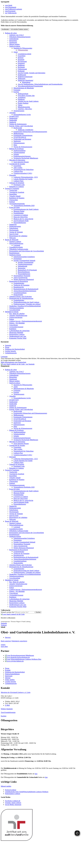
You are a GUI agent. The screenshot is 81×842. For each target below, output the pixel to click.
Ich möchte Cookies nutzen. (19, 29)
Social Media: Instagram (13, 804)
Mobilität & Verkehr (11, 312)
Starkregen (17, 141)
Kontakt (7, 670)
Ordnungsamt (22, 69)
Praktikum (21, 99)
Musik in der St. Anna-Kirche (23, 219)
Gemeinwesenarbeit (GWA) (23, 173)
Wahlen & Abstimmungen (18, 124)
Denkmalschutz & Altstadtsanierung (21, 298)
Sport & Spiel (13, 234)
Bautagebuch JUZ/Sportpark (27, 270)
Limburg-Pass (18, 171)
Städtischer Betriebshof (25, 80)
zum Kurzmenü (10, 11)
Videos (20, 105)
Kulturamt (21, 71)
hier (36, 774)
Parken (11, 319)
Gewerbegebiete (14, 310)
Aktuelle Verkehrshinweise (18, 315)
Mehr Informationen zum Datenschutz (13, 362)
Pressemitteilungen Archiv (22, 114)
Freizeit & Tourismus (12, 188)
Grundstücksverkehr (24, 54)
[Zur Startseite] (13, 614)
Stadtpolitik (13, 120)
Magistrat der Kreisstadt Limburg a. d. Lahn (15, 692)
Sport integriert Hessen (21, 162)
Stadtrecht (12, 122)
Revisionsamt (22, 61)
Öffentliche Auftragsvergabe (18, 249)
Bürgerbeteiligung (24, 272)
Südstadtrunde (22, 266)
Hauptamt (21, 59)
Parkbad (12, 202)
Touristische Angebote (16, 192)
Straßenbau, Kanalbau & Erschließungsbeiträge (25, 306)
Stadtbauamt (22, 75)
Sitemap (7, 678)
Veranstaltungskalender (17, 204)
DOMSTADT (14, 116)
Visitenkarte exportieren (19, 641)
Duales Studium (23, 103)
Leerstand (17, 245)
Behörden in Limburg (16, 186)
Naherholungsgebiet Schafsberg (24, 257)
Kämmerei (21, 63)
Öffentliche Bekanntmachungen (19, 37)
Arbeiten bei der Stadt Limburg (28, 101)
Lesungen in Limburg (21, 215)
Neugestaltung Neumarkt (22, 276)
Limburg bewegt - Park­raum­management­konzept (25, 321)
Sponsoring (21, 268)
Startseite (8, 345)
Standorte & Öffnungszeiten (23, 48)
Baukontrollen (18, 295)
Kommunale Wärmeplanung (23, 135)
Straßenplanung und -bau (17, 336)
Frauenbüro (21, 56)
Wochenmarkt (14, 230)
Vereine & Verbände (16, 232)
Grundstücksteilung (20, 293)
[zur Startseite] (17, 364)
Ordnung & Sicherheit (16, 183)
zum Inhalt (8, 5)
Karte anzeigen (6, 641)
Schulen (16, 154)
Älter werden (18, 168)
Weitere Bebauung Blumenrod (24, 279)
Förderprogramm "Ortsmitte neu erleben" (27, 304)
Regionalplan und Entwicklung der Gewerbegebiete (26, 251)
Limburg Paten (18, 181)
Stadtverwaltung (14, 46)
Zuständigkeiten (19, 283)
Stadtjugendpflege (20, 150)
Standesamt (13, 42)
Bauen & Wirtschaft (11, 240)
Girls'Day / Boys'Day (25, 109)
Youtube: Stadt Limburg (13, 803)
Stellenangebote (23, 94)
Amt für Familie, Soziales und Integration (31, 73)
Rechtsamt (21, 67)
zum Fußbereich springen (13, 9)
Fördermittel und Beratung (22, 139)
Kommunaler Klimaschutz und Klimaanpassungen (30, 131)
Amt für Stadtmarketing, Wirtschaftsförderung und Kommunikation (40, 84)
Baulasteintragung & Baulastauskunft (26, 289)
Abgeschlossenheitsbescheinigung (25, 291)
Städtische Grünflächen (25, 130)
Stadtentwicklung (15, 255)
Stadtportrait (13, 118)
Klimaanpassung (19, 143)
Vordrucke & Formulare (21, 285)
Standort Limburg (15, 241)
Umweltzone (13, 325)
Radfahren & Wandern (16, 198)
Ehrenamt (12, 175)
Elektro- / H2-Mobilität (17, 323)
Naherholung (13, 228)
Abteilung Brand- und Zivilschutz (20, 296)
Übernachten (13, 200)
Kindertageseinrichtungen (22, 156)
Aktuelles (12, 113)
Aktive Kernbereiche (20, 277)
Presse (7, 347)
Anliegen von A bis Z (16, 35)
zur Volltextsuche (11, 13)
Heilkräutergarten (15, 226)
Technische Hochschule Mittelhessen (26, 158)
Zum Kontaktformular (8, 712)
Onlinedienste (13, 39)
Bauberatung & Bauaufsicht (18, 281)
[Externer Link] (42, 655)
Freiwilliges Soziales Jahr (26, 95)
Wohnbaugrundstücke (16, 308)
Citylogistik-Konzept (16, 327)
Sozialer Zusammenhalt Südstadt (24, 260)
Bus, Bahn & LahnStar (17, 313)
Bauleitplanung (14, 253)
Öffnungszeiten (23, 50)
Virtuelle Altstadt (14, 196)
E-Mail (7, 705)
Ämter (16, 52)
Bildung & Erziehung (16, 149)
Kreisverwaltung (10, 790)
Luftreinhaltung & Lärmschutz (19, 331)
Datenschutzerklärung (12, 674)
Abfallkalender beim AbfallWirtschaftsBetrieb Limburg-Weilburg (26, 792)
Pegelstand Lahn (19, 185)
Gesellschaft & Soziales (17, 164)
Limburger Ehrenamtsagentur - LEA (26, 177)
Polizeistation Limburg (12, 794)
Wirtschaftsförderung (16, 243)
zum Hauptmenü (10, 7)
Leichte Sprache (10, 351)
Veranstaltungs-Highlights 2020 (24, 205)
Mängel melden (14, 44)
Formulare (17, 90)
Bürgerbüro (13, 40)
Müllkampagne (19, 133)
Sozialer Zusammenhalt (25, 262)
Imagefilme (13, 194)
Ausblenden (5, 29)
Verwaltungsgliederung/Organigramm (30, 86)
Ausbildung (22, 97)
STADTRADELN (20, 137)
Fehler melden (10, 680)
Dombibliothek (19, 213)
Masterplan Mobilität (16, 332)
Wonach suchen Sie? (8, 612)
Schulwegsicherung (15, 317)
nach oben (4, 646)
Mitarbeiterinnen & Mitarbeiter (24, 88)
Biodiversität (18, 128)
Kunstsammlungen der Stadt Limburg (26, 209)
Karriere (16, 92)
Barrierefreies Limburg (16, 334)
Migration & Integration (17, 160)
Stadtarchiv (13, 224)
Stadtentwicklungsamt (25, 77)
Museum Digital (19, 211)
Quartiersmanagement (25, 264)
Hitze (15, 145)
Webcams (12, 238)
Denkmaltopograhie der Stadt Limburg (26, 302)
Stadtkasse (21, 65)
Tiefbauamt (21, 78)
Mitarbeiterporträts (24, 107)
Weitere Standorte (7, 709)
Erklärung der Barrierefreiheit (15, 349)
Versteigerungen (19, 111)
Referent (20, 58)
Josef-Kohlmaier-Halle (21, 221)
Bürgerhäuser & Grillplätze (18, 236)
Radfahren (12, 329)
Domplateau (18, 258)
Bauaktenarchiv (19, 287)
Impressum (8, 676)
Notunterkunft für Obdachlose (24, 169)
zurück (3, 644)
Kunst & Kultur (14, 207)
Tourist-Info (13, 190)
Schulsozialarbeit (19, 152)
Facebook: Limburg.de (12, 801)
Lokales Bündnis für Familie (23, 179)
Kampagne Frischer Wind (17, 338)
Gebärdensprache (11, 353)
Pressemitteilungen (20, 222)
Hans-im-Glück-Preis (21, 217)
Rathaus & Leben (11, 33)
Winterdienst (26, 82)
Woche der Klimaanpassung (23, 147)
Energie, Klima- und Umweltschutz (21, 126)
